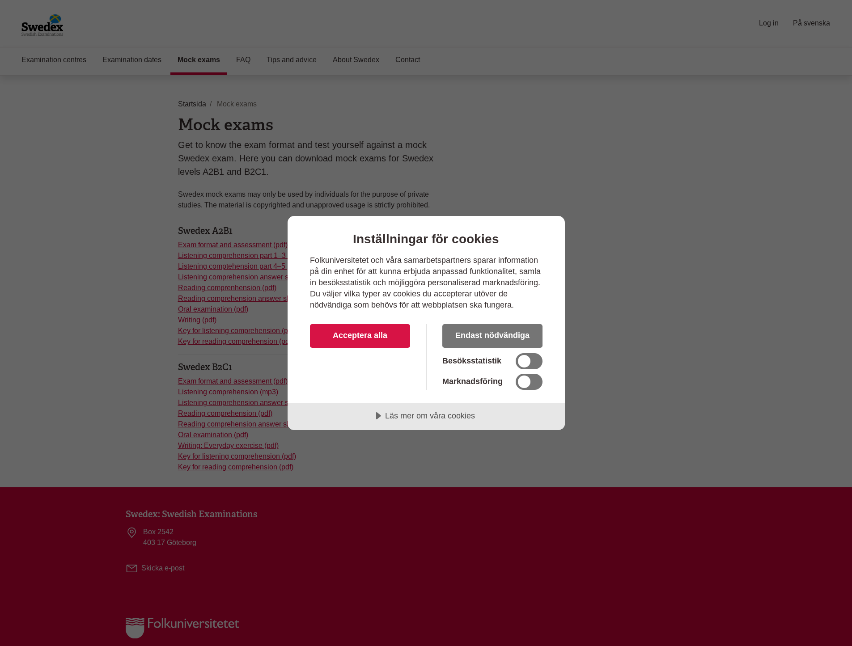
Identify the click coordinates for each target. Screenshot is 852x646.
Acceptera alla (360, 335)
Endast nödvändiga (492, 335)
